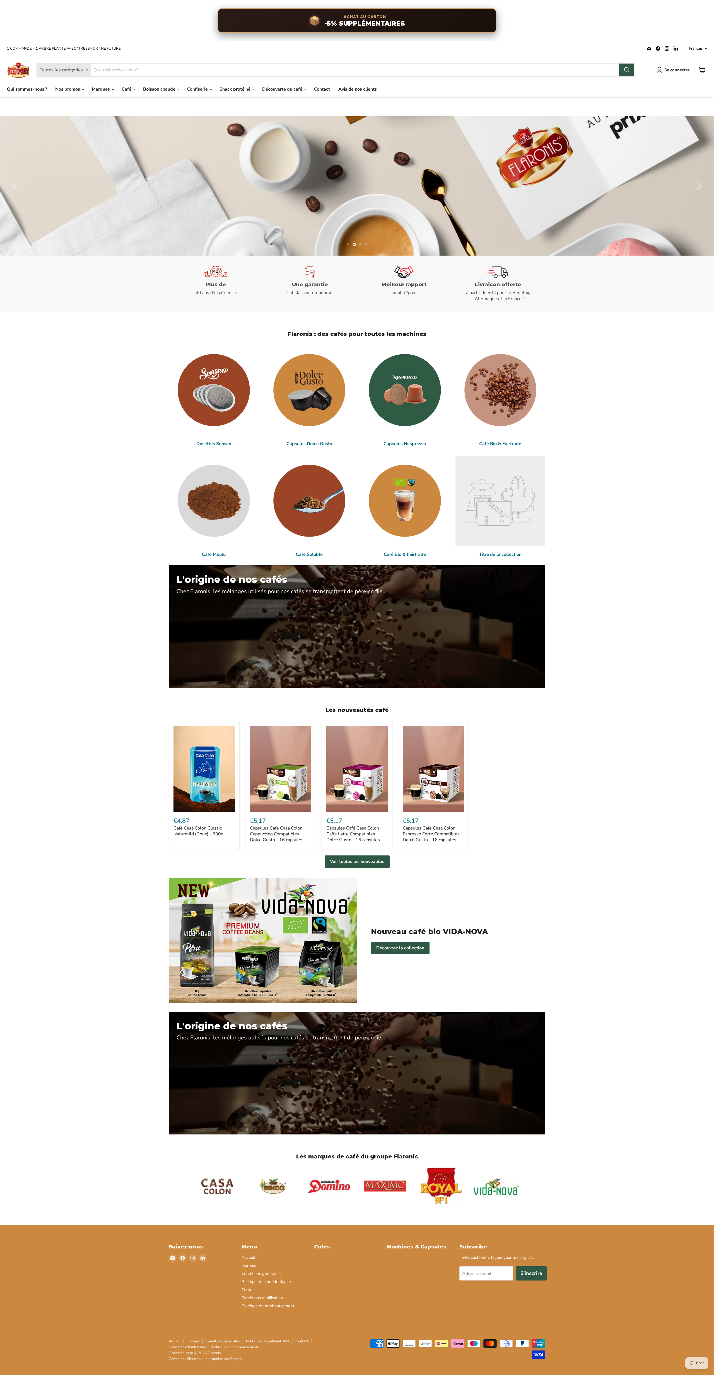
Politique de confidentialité (266, 1281)
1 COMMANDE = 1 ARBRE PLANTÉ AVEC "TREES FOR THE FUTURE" (64, 49)
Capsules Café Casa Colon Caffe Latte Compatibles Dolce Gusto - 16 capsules (353, 834)
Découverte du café (282, 89)
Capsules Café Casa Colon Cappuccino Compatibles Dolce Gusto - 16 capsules (276, 834)
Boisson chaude (160, 89)
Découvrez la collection (400, 948)
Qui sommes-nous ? (27, 89)
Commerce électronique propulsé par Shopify (205, 1358)
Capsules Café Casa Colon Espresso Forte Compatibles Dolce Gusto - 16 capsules (431, 834)
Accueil (248, 1257)
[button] (15, 185)
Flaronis (249, 1265)
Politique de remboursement (268, 1306)
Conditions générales (261, 1273)
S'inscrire (531, 1273)
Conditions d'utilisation (262, 1298)
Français (696, 48)
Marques (101, 89)
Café (127, 89)
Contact (322, 89)
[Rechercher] (626, 70)
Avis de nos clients (357, 89)
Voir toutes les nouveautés (357, 862)
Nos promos (68, 89)
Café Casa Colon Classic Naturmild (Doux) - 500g (198, 831)
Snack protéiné (235, 89)
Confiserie (198, 89)
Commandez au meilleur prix (640, 200)
